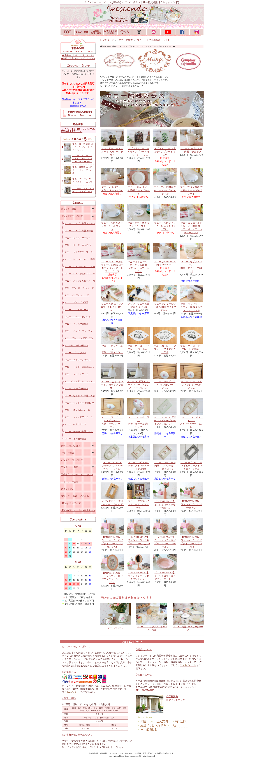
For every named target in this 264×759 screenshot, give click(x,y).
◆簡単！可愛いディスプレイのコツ (78, 58)
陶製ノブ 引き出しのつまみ (75, 496)
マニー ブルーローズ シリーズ (79, 288)
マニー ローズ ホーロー (78, 238)
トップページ (107, 40)
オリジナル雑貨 (68, 209)
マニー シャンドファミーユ (79, 417)
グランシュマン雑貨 (70, 445)
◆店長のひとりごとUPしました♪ (78, 55)
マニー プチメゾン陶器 (76, 302)
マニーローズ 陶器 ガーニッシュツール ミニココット (82, 147)
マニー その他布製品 (75, 438)
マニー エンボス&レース (77, 410)
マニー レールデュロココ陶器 (80, 259)
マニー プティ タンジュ (78, 316)
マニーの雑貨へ (115, 628)
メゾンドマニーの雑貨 (72, 216)
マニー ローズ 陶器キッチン (80, 223)
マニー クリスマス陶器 (76, 324)
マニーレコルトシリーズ (76, 345)
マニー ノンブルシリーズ (77, 295)
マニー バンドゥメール (76, 309)
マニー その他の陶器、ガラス (153, 40)
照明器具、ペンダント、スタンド (77, 474)
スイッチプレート (69, 489)
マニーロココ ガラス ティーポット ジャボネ (82, 170)
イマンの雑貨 (67, 453)
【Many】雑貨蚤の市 (71, 503)
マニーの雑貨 (126, 40)
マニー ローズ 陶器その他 (79, 230)
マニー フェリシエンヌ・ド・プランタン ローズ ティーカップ (82, 158)
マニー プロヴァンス (75, 352)
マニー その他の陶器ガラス (79, 431)
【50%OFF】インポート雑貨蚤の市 (78, 510)
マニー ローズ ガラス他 (78, 245)
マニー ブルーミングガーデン (79, 338)
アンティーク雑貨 (69, 467)
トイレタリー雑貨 (69, 481)
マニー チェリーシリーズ (78, 360)
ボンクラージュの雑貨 (72, 460)
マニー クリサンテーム (76, 374)
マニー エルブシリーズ (76, 388)
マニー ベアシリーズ (75, 424)
